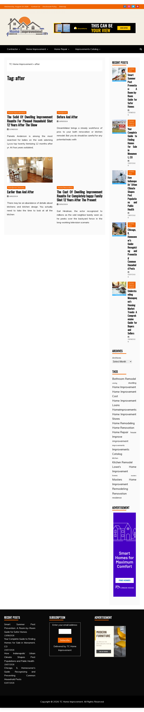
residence (117, 497)
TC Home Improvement (21, 64)
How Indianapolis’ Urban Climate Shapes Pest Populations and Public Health (132, 193)
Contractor (12, 49)
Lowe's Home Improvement (124, 469)
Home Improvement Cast (124, 394)
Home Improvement (36, 49)
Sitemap (62, 6)
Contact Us (35, 6)
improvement (120, 441)
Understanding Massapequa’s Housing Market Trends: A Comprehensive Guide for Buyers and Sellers (132, 312)
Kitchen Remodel (122, 462)
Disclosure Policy (50, 6)
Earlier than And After (20, 191)
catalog (114, 383)
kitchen (115, 458)
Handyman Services (16, 187)
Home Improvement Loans (124, 403)
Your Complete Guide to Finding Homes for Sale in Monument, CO (132, 143)
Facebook (124, 6)
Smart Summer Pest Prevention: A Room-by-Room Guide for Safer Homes (132, 90)
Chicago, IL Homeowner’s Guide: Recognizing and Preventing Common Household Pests (132, 249)
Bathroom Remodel (124, 378)
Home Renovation (65, 187)
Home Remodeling (123, 423)
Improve (117, 436)
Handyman (62, 112)
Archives (116, 357)
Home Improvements (16, 112)
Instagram (128, 6)
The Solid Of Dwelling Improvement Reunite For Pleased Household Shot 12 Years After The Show (30, 120)
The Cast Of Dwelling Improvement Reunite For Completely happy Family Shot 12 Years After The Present (79, 195)
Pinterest (137, 6)
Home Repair (60, 49)
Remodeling (120, 488)
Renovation (119, 493)
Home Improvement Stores (124, 416)
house (133, 432)
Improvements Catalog (86, 49)
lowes (115, 475)
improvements (118, 445)
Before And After (67, 116)
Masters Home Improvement (124, 482)
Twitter (133, 6)
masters (133, 476)
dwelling (132, 383)
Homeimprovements (124, 409)
